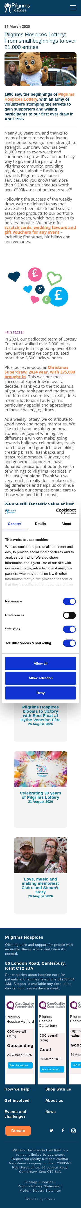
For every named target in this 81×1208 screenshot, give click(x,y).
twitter (51, 1130)
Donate (18, 1130)
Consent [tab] (14, 524)
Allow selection (41, 678)
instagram (73, 1130)
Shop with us (58, 1089)
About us (54, 1100)
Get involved (16, 1100)
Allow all (40, 663)
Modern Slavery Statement (40, 1190)
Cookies (47, 1182)
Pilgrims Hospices (17, 7)
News (50, 1112)
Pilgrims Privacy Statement (39, 1186)
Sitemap (31, 1182)
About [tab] (66, 524)
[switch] (69, 615)
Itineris (49, 1199)
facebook (62, 1130)
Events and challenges (15, 1114)
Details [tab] (40, 524)
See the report (19, 1065)
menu (73, 7)
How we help (16, 1089)
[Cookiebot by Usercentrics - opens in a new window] (57, 511)
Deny (40, 693)
